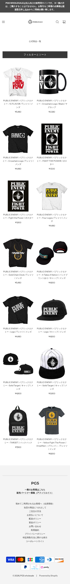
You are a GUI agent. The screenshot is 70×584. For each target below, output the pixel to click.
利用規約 (35, 530)
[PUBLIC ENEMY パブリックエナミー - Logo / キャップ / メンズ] (52, 310)
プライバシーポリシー (35, 533)
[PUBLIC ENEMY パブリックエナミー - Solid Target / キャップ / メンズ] (18, 363)
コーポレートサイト (35, 541)
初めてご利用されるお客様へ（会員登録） (35, 503)
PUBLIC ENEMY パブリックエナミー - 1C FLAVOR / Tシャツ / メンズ (18, 103)
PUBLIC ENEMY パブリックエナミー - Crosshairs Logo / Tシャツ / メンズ (18, 160)
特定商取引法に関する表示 (35, 537)
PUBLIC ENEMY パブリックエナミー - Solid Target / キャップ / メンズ (18, 385)
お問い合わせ (35, 526)
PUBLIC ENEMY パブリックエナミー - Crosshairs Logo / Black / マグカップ (51, 103)
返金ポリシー (35, 522)
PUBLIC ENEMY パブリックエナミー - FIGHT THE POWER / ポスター (52, 160)
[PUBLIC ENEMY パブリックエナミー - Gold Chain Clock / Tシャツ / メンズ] (18, 253)
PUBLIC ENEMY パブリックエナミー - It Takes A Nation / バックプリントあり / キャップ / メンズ (51, 274)
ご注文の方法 (35, 511)
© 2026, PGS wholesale (23, 575)
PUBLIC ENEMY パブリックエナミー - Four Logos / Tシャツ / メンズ (52, 217)
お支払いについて (35, 515)
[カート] (64, 22)
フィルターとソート (35, 54)
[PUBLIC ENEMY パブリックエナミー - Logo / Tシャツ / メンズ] (18, 310)
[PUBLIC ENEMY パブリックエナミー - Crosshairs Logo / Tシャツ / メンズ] (18, 139)
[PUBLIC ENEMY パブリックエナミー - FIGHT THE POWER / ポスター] (52, 139)
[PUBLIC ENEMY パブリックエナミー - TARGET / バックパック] (18, 420)
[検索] (57, 22)
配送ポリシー (35, 518)
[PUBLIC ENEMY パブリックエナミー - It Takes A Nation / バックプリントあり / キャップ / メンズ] (52, 253)
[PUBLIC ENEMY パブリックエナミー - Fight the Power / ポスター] (18, 196)
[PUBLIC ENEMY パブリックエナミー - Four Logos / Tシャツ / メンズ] (52, 196)
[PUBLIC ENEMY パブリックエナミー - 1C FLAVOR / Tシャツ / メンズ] (18, 82)
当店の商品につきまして (35, 507)
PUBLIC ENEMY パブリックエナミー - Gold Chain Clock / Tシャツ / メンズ (18, 274)
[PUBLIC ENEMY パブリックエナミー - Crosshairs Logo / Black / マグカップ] (52, 82)
